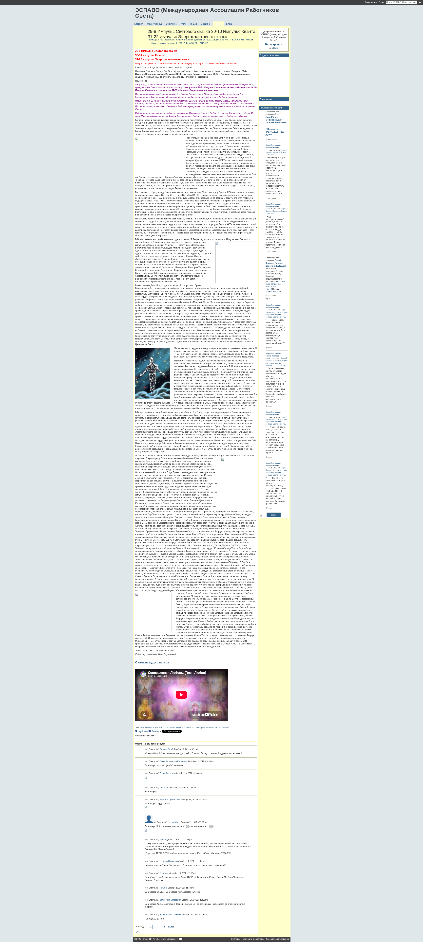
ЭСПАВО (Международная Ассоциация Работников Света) (207, 13)
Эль (276, 114)
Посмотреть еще (273, 292)
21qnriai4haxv (174, 822)
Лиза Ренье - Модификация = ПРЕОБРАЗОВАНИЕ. (276, 121)
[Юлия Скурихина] (140, 38)
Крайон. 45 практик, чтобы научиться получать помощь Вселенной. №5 (277, 314)
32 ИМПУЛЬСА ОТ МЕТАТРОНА (238, 39)
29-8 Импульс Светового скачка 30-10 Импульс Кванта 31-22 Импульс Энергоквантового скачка (184, 727)
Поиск (420, 2)
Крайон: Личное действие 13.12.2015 (276, 264)
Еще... (273, 515)
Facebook (156, 731)
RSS (136, 932)
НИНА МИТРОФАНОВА (170, 914)
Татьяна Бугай (166, 749)
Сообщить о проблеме (253, 939)
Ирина (163, 839)
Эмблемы (235, 939)
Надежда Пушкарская (170, 799)
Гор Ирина (165, 787)
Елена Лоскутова (168, 773)
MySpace (143, 731)
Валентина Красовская (170, 900)
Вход (381, 2)
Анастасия (165, 873)
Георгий (269, 145)
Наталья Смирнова (169, 861)
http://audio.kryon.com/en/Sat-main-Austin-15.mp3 (276, 285)
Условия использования (277, 939)
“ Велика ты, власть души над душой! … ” (275, 132)
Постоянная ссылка (146, 749)
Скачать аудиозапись (152, 662)
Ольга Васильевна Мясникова (174, 761)
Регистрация (371, 2)
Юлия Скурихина (184, 39)
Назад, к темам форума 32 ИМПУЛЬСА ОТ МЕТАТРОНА (179, 43)
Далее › (171, 926)
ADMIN (156, 939)
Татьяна (163, 888)
